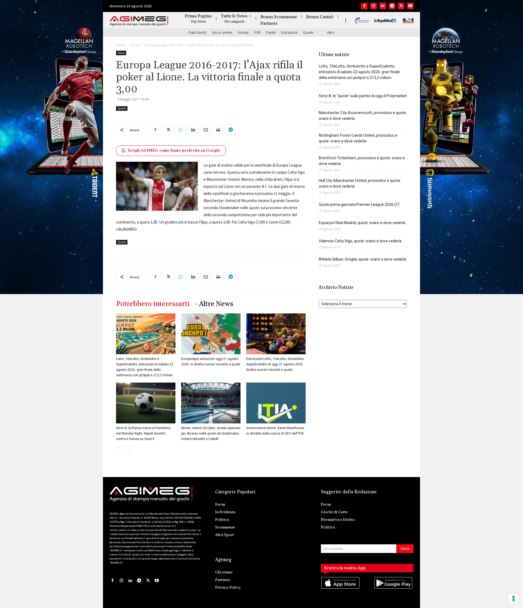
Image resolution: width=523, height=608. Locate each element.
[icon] (341, 588)
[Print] (217, 129)
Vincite (243, 32)
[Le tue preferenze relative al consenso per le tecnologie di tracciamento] (513, 598)
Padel (271, 32)
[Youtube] (410, 6)
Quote (308, 32)
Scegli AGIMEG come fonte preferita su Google (174, 150)
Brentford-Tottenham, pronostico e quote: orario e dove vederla (362, 161)
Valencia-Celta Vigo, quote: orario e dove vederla (360, 241)
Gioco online (222, 32)
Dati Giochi (197, 32)
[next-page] (128, 449)
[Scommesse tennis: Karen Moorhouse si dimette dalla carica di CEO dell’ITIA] (276, 403)
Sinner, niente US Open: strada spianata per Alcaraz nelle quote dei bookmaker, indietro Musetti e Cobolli (211, 433)
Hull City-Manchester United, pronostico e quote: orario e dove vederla (360, 183)
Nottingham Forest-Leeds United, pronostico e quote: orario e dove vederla (358, 138)
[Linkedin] (382, 6)
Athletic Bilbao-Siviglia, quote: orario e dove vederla (362, 259)
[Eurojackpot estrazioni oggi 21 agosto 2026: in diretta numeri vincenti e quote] (211, 333)
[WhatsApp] (180, 129)
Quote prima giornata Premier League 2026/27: (359, 204)
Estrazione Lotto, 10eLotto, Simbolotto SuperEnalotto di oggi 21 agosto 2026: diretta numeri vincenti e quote (275, 364)
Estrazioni (289, 32)
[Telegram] (392, 6)
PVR (257, 32)
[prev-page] (119, 449)
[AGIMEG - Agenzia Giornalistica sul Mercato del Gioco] (139, 21)
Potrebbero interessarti (152, 304)
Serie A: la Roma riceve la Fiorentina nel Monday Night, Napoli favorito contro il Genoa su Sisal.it (143, 433)
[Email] (205, 129)
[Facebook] (364, 6)
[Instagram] (373, 6)
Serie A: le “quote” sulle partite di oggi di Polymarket (363, 96)
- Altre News (214, 304)
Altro (331, 32)
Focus (135, 45)
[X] (401, 6)
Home (121, 45)
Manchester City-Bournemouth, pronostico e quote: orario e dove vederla (363, 116)
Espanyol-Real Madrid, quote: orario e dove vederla (362, 223)
